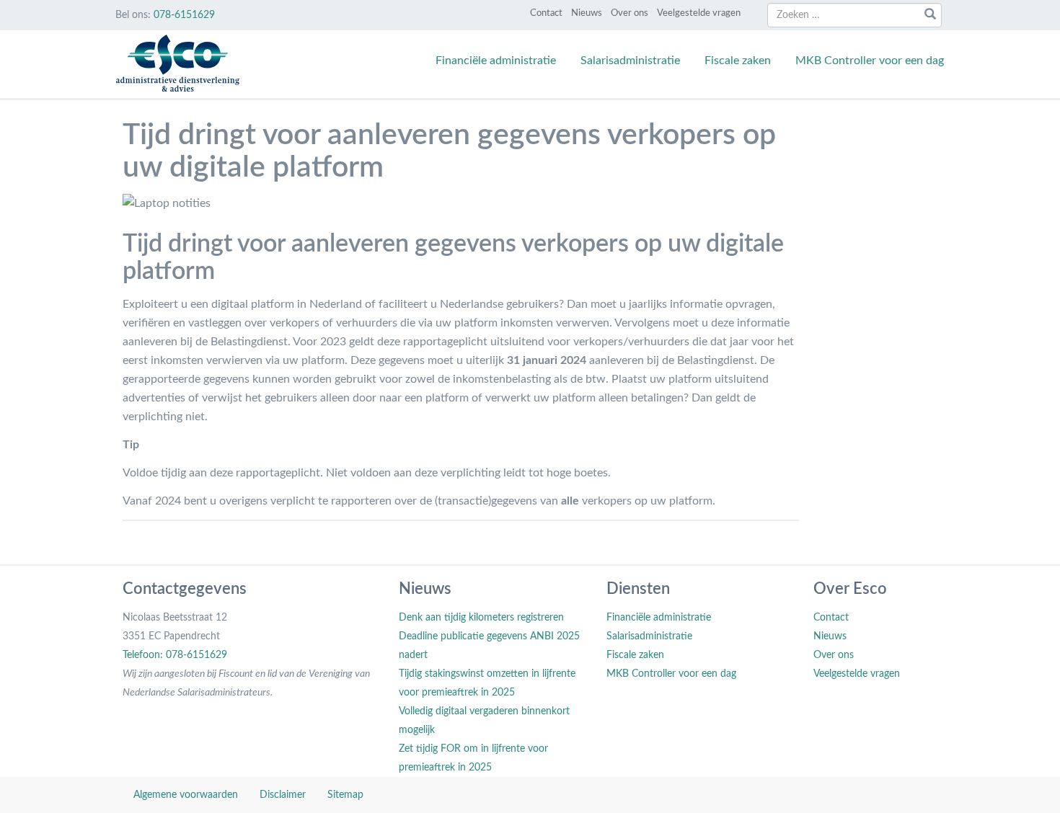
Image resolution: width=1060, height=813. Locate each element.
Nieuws (586, 13)
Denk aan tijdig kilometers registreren (481, 618)
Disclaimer (283, 795)
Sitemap (345, 795)
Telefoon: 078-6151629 (175, 655)
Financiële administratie (496, 60)
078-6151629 (184, 15)
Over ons (629, 13)
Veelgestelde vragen (699, 13)
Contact (546, 13)
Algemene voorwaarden (185, 795)
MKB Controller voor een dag (869, 60)
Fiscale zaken (738, 60)
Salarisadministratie (630, 60)
